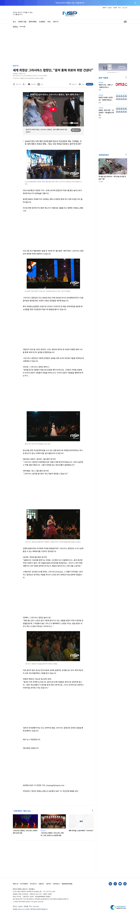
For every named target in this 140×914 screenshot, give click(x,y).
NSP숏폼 (22, 26)
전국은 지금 (22, 21)
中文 (119, 7)
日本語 (115, 7)
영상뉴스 (15, 26)
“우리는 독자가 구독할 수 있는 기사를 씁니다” (70, 3)
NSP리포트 (33, 21)
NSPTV (55, 21)
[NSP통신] (70, 14)
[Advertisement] (70, 45)
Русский (124, 7)
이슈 (49, 21)
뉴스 (14, 21)
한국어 (104, 7)
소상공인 (42, 21)
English (110, 7)
